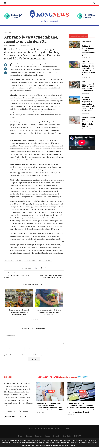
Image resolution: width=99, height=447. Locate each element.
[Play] (71, 148)
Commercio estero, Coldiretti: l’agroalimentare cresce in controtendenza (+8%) (19, 312)
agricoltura (9, 260)
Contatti (56, 436)
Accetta (73, 445)
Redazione (13, 45)
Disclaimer (38, 436)
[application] (82, 142)
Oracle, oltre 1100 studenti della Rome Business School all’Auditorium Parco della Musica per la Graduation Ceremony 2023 (50, 406)
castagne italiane (30, 260)
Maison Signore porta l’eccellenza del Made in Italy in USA (88, 121)
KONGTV (77, 436)
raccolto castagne (45, 260)
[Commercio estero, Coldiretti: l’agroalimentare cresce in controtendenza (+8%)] (19, 298)
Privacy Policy (66, 436)
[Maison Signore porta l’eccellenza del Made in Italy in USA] (74, 120)
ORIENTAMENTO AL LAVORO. (48, 377)
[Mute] (89, 148)
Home (20, 436)
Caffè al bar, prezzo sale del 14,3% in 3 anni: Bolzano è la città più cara (88, 86)
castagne (19, 260)
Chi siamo (28, 436)
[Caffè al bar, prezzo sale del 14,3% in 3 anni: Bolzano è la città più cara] (74, 84)
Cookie (47, 436)
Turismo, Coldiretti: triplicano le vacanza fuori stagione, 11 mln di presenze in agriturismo (88, 103)
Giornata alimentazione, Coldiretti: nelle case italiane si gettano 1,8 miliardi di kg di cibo (88, 68)
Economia (7, 32)
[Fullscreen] (92, 148)
